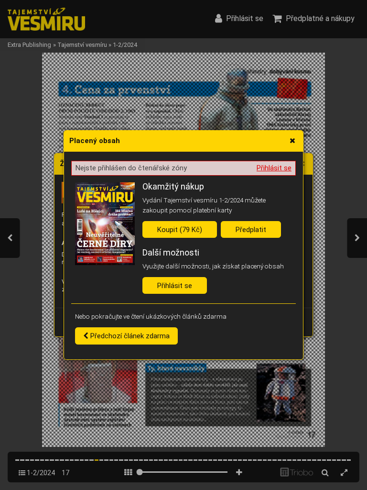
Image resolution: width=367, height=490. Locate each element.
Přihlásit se (274, 168)
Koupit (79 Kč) (179, 229)
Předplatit (251, 229)
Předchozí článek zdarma (129, 336)
